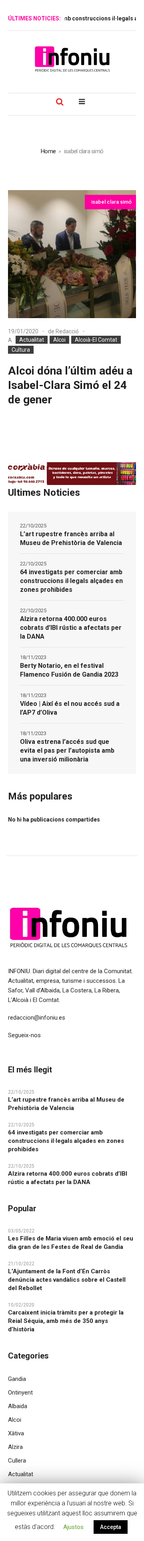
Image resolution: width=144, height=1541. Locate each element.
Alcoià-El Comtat (96, 340)
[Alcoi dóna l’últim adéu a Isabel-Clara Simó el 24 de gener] (72, 254)
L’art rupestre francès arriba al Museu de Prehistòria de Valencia (71, 538)
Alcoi (59, 340)
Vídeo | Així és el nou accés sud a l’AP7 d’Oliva (70, 708)
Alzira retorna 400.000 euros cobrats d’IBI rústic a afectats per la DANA (71, 627)
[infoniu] (72, 59)
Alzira (15, 1447)
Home (48, 151)
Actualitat (31, 340)
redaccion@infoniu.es (36, 1017)
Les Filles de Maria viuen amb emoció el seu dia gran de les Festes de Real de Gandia (70, 1242)
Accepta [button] (110, 1527)
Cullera (17, 1460)
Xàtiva (16, 1433)
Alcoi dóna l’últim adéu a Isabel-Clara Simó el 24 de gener (70, 385)
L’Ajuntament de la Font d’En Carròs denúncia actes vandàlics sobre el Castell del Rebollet (67, 1280)
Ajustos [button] (73, 1527)
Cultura (21, 350)
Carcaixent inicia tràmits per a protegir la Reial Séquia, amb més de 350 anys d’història (66, 1321)
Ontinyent (20, 1392)
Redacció (67, 331)
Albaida (17, 1406)
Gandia (17, 1379)
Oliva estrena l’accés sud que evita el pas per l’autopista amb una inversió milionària (67, 750)
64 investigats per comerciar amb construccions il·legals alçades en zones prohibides (71, 580)
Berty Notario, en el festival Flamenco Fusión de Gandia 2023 (69, 670)
